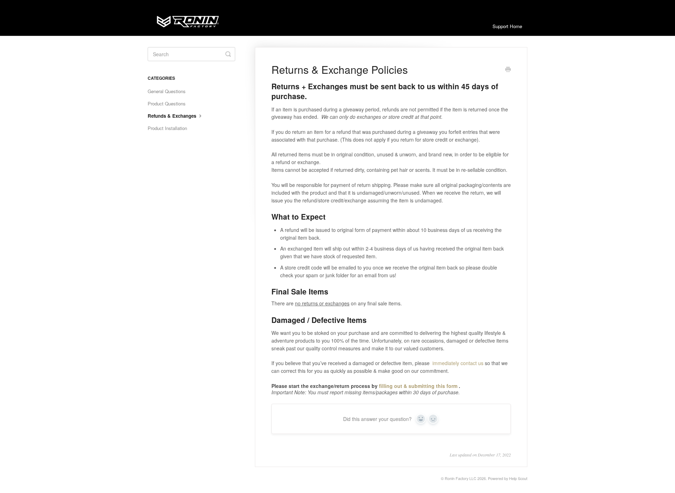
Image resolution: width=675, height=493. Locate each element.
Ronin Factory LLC (460, 478)
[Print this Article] (508, 70)
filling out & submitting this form (418, 385)
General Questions (167, 91)
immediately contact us (457, 362)
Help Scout (518, 478)
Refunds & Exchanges (173, 115)
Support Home (507, 26)
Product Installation (167, 128)
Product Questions (167, 103)
